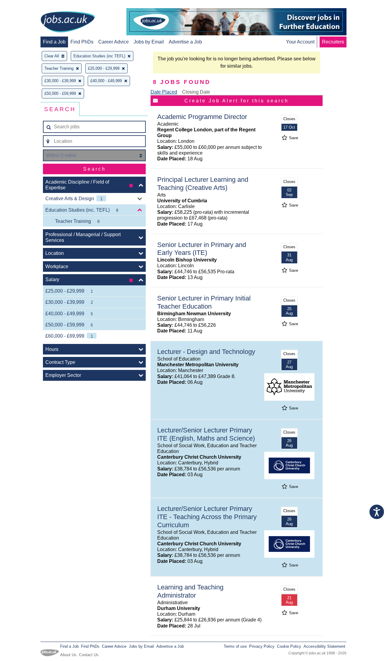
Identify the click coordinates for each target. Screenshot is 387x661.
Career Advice (113, 41)
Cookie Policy (289, 646)
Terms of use (235, 646)
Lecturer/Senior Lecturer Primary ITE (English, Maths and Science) (206, 434)
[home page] (68, 22)
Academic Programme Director (202, 116)
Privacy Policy (262, 646)
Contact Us (89, 655)
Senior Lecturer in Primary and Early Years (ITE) (201, 249)
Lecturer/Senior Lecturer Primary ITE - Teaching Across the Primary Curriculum (207, 517)
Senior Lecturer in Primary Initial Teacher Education (204, 302)
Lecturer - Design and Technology (206, 351)
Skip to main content (24, 5)
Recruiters (333, 41)
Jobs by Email (149, 41)
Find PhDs (81, 41)
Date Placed (164, 92)
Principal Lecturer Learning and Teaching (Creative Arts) (202, 183)
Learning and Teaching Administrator (190, 591)
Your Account (300, 41)
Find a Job (54, 41)
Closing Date (196, 92)
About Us (68, 655)
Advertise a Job (185, 41)
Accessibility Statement (324, 646)
